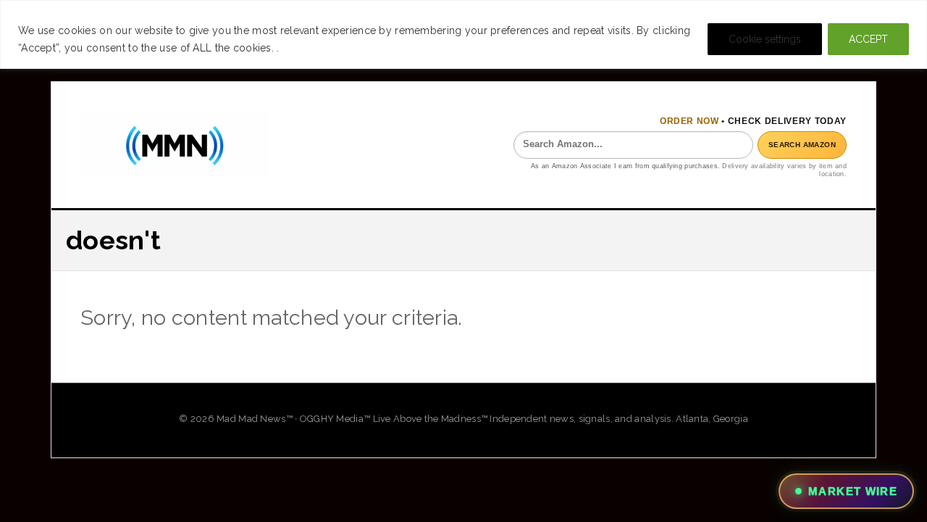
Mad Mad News (174, 143)
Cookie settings (765, 39)
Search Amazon (802, 145)
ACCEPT (868, 39)
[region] (463, 34)
